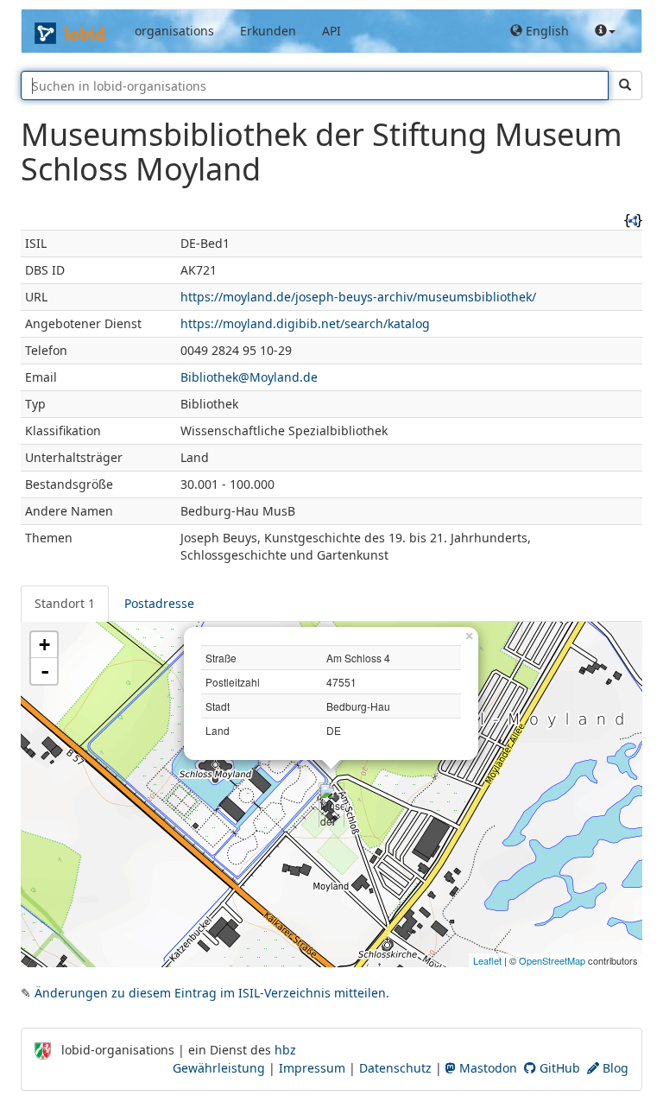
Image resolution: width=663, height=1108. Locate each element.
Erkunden (268, 30)
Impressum (312, 1068)
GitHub (558, 1068)
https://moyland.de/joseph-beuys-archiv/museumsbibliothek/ (358, 296)
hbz (285, 1050)
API (331, 30)
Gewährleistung (219, 1068)
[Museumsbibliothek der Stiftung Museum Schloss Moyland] (331, 797)
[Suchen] (625, 85)
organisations (174, 30)
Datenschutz (395, 1068)
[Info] (605, 31)
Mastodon (486, 1068)
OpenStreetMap (552, 960)
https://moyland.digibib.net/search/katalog (305, 323)
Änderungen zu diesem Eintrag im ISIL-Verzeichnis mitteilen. (212, 993)
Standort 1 (65, 603)
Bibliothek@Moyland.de (249, 377)
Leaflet (487, 960)
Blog (613, 1068)
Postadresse (159, 603)
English (545, 30)
